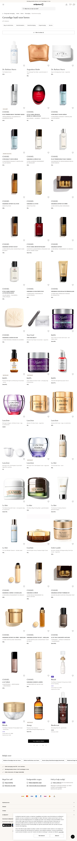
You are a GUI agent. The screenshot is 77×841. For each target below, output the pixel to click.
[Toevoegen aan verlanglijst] (24, 65)
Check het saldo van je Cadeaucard (37, 785)
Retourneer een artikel (10, 785)
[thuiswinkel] (54, 797)
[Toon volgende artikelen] (46, 745)
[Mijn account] (66, 4)
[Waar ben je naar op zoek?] (23, 8)
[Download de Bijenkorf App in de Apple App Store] (6, 825)
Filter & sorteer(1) (39, 32)
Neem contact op (57, 782)
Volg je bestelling (9, 782)
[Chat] (73, 837)
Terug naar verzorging (9, 13)
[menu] (3, 4)
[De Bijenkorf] (38, 4)
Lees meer (61, 832)
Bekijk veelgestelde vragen (35, 782)
